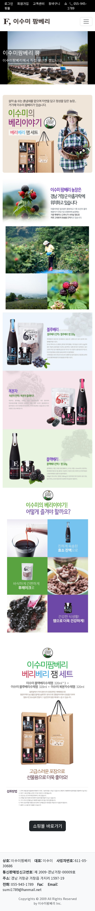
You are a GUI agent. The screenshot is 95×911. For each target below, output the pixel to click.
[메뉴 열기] (86, 21)
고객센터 (38, 3)
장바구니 (54, 3)
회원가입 (23, 3)
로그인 (8, 3)
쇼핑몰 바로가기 (47, 826)
